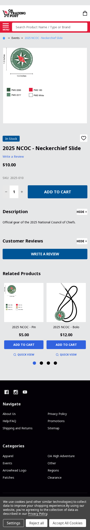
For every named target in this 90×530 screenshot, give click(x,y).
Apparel (8, 456)
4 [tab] (55, 363)
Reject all (36, 523)
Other (52, 463)
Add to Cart (57, 191)
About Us (9, 414)
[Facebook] (6, 392)
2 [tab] (41, 363)
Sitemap (53, 428)
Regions (53, 470)
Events (7, 463)
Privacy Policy (57, 414)
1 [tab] (34, 363)
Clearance (55, 477)
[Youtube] (25, 392)
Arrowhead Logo (14, 470)
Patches (8, 477)
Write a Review (13, 157)
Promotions (56, 421)
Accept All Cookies (68, 523)
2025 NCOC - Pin (24, 327)
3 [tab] (48, 363)
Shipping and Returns (18, 428)
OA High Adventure (61, 456)
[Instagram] (16, 392)
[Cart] (85, 13)
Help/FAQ (9, 421)
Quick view (25, 354)
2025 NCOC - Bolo (66, 327)
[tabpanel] (24, 320)
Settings (13, 523)
